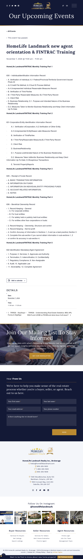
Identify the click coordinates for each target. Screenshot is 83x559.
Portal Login (66, 536)
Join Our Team (66, 538)
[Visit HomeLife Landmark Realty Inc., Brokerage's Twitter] (12, 6)
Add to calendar (16, 280)
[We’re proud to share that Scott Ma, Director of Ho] (6, 517)
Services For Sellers (41, 536)
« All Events (11, 31)
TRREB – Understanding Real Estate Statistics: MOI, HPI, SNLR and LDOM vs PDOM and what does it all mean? (49, 313)
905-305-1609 (42, 472)
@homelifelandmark (41, 506)
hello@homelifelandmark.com (42, 464)
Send (64, 432)
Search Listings (17, 541)
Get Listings (17, 538)
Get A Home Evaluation (41, 538)
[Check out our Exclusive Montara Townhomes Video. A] (48, 517)
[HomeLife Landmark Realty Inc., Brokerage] (41, 5)
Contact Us (31, 552)
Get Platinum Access (65, 557)
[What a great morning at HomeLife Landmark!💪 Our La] (76, 517)
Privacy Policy (40, 552)
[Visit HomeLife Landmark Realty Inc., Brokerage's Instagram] (7, 6)
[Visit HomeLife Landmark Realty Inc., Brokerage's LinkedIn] (18, 6)
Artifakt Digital (57, 552)
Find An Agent (41, 541)
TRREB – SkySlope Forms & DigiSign (16, 313)
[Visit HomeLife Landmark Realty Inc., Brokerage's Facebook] (9, 6)
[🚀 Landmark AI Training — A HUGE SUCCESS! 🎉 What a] (20, 517)
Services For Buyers (17, 536)
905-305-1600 (42, 466)
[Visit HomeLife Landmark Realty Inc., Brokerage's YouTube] (15, 6)
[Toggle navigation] (74, 5)
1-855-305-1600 (42, 469)
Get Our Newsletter (41, 356)
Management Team (65, 541)
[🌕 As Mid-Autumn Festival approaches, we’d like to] (62, 517)
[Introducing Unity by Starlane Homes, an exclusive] (34, 517)
